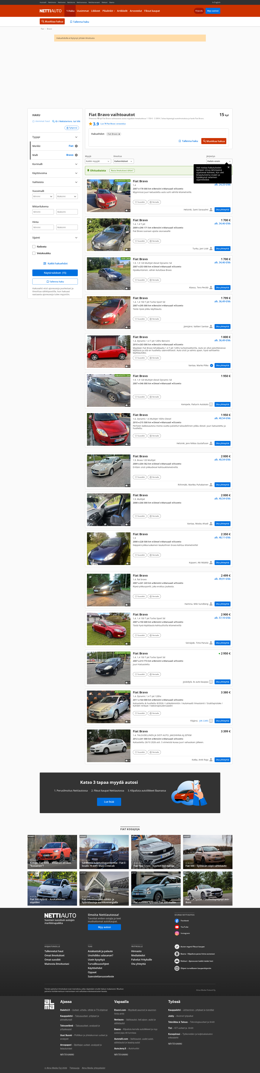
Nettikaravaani (94, 2)
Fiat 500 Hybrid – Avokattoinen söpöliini (52, 888)
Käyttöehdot (95, 968)
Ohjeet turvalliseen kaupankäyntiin (196, 968)
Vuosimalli (38, 191)
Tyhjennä (73, 127)
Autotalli (43, 2)
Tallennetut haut (54, 951)
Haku (71, 10)
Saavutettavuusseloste (101, 976)
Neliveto (41, 246)
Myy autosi (213, 10)
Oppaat (92, 972)
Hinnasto (136, 951)
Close (228, 167)
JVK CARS (203, 720)
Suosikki (141, 202)
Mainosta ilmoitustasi (57, 963)
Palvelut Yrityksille (141, 959)
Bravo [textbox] (73, 154)
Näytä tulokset (55, 272)
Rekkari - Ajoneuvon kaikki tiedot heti (197, 961)
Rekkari (105, 2)
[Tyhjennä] (77, 146)
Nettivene (61, 2)
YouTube (184, 927)
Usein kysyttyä (96, 959)
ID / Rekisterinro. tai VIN (67, 121)
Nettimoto (52, 2)
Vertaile (155, 202)
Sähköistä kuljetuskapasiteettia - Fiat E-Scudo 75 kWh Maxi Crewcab (104, 852)
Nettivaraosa (82, 2)
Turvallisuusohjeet (98, 963)
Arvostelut (136, 10)
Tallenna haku (81, 21)
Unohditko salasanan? (100, 955)
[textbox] (53, 146)
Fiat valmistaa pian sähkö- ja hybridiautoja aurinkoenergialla (104, 888)
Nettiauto (50, 11)
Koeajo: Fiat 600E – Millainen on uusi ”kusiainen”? (52, 852)
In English (216, 2)
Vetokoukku (44, 253)
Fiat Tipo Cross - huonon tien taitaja (156, 852)
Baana (111, 2)
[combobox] (55, 146)
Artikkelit (122, 10)
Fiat (42, 29)
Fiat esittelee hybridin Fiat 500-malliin (156, 888)
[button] (98, 159)
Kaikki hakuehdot (58, 263)
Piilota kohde (90, 183)
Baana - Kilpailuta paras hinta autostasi (198, 954)
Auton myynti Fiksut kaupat (193, 946)
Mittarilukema (40, 206)
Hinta (35, 222)
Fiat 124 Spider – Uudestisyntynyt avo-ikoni (208, 888)
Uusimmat (83, 10)
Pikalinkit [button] (107, 10)
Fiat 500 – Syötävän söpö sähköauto (208, 852)
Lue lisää (109, 801)
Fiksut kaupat (152, 10)
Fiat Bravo (158, 196)
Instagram (185, 933)
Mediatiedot (138, 955)
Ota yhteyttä (222, 209)
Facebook (185, 920)
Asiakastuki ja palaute (100, 951)
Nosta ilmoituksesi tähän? (122, 170)
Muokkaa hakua (54, 21)
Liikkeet (95, 10)
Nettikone (71, 2)
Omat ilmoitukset (54, 955)
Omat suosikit (52, 959)
